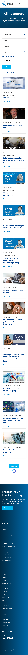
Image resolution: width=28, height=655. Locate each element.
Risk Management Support (8, 549)
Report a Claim (5, 600)
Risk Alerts (4, 574)
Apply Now (4, 594)
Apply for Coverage (10, 513)
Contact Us (4, 614)
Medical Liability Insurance (8, 546)
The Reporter (5, 577)
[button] (14, 35)
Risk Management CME (8, 552)
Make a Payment (6, 622)
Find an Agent (5, 597)
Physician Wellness (6, 557)
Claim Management (7, 608)
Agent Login (5, 625)
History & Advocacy (7, 535)
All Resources (5, 569)
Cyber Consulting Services (8, 554)
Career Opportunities (7, 537)
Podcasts (4, 580)
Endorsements (5, 532)
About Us (4, 526)
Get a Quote (7, 508)
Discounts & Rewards (7, 560)
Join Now (6, 67)
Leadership (4, 529)
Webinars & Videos (6, 583)
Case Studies (5, 571)
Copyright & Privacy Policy (8, 650)
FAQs (3, 611)
